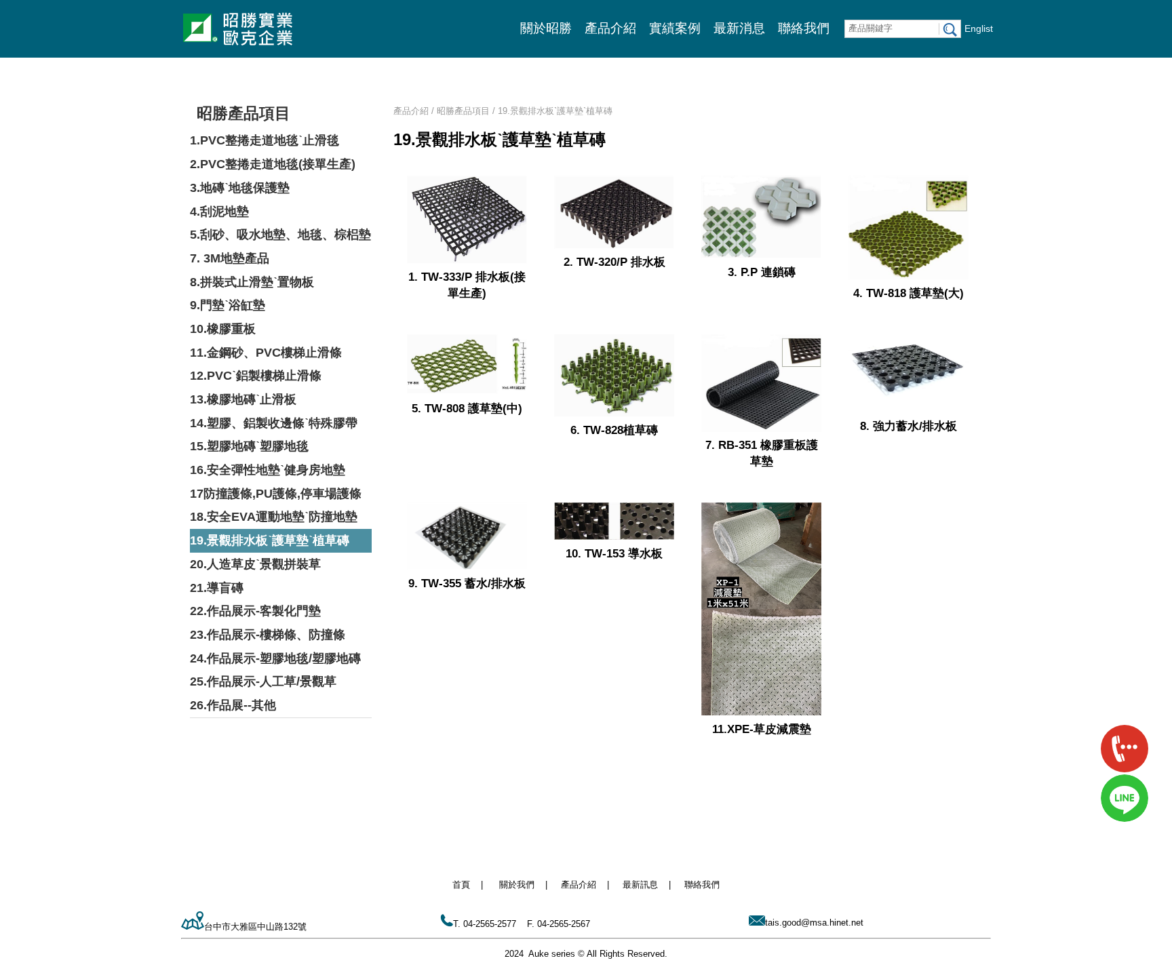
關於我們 (516, 884)
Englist (978, 28)
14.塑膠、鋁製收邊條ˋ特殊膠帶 (273, 423)
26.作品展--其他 (233, 705)
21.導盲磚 (216, 588)
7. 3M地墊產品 (229, 258)
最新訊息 (640, 884)
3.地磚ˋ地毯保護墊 (240, 188)
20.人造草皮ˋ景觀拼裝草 (255, 564)
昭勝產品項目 (243, 113)
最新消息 (739, 28)
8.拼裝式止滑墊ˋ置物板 (252, 282)
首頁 (461, 884)
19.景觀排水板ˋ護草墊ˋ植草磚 (269, 540)
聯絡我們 (803, 28)
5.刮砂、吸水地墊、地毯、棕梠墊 (280, 234)
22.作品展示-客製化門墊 (255, 611)
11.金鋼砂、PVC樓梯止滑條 (266, 352)
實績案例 (675, 28)
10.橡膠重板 (223, 329)
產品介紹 (610, 28)
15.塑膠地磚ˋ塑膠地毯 (249, 446)
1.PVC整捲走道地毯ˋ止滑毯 (264, 140)
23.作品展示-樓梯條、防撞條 (267, 634)
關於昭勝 (546, 28)
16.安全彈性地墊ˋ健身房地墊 (267, 470)
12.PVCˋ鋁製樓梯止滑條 (255, 375)
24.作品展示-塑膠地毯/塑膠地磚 (275, 658)
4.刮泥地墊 (219, 211)
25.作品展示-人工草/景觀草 (263, 681)
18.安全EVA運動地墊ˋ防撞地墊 (273, 516)
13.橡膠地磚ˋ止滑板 (243, 399)
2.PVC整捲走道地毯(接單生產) (272, 164)
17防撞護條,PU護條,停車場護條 (276, 493)
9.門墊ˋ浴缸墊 (227, 305)
